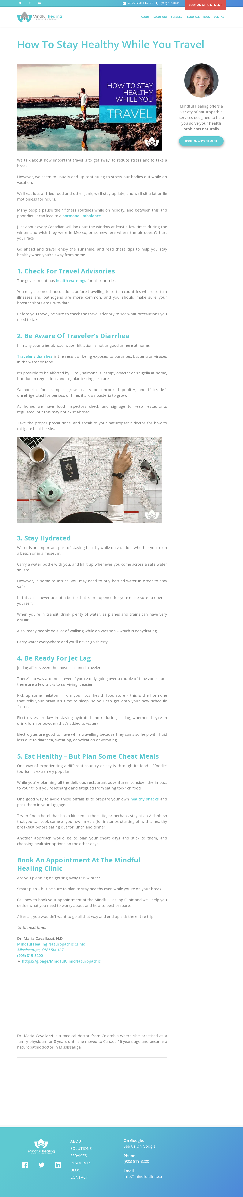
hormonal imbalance (81, 215)
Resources (80, 1162)
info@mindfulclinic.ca (143, 1176)
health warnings (71, 280)
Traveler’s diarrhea (35, 356)
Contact (79, 1177)
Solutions (81, 1148)
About (77, 1141)
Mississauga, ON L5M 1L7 (40, 949)
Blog (75, 1170)
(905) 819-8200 (30, 955)
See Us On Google (139, 1146)
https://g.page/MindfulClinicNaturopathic (61, 961)
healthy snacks (144, 799)
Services (78, 1155)
